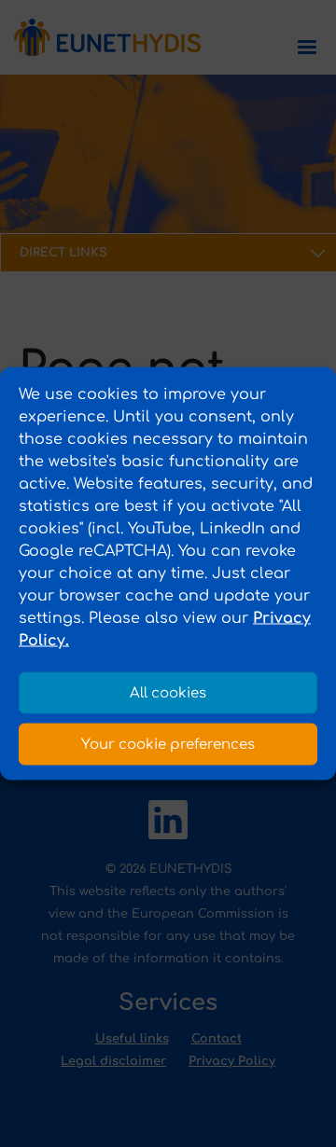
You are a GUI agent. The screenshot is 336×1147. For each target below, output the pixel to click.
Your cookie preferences (168, 744)
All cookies (168, 692)
